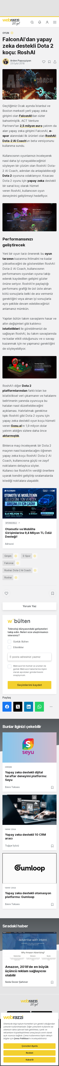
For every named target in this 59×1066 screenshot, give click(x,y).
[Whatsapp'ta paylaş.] (40, 707)
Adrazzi (9, 543)
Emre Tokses (12, 787)
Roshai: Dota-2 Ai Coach (17, 570)
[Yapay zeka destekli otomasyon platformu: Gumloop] (29, 868)
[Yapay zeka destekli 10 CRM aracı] (29, 810)
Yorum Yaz (29, 606)
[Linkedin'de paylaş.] (29, 707)
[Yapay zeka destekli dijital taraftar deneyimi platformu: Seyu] (29, 747)
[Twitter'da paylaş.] (18, 707)
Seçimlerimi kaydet (29, 685)
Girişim (7, 555)
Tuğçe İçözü (12, 845)
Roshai (8, 577)
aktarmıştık (10, 435)
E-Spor (26, 555)
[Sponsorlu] (29, 503)
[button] (29, 217)
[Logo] (11, 21)
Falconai (8, 563)
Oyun (5, 33)
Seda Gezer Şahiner (16, 982)
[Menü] (54, 22)
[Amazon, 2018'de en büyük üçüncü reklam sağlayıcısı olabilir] (29, 947)
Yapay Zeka (10, 829)
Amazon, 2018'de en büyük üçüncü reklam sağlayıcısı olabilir (27, 971)
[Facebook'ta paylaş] (7, 707)
